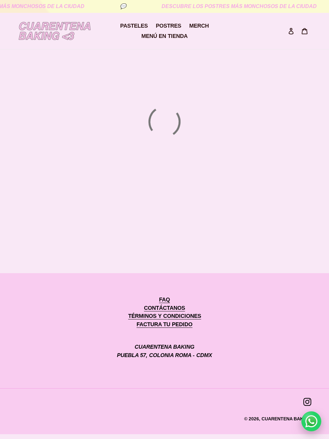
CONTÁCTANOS (164, 308)
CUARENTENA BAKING (286, 418)
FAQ (164, 300)
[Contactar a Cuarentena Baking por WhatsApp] (311, 421)
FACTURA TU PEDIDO (164, 324)
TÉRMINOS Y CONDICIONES (164, 316)
